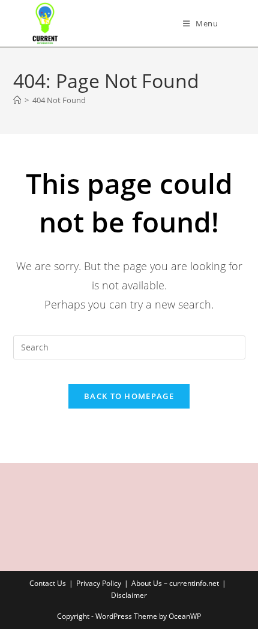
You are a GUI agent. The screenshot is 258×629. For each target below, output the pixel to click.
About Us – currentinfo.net (175, 583)
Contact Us (47, 583)
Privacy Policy (98, 583)
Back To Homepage (129, 396)
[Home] (17, 100)
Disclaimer (129, 595)
